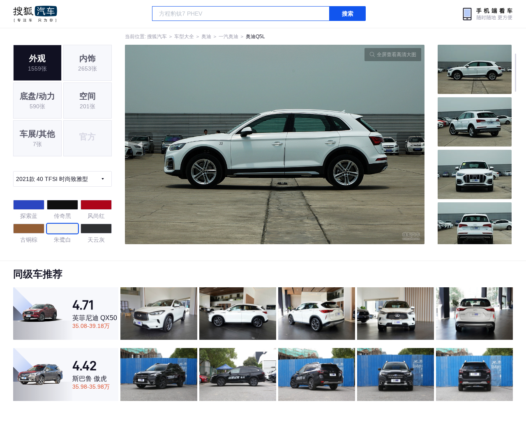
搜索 (347, 13)
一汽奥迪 (228, 36)
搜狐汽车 (35, 14)
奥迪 (206, 36)
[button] (200, 144)
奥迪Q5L (255, 36)
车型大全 (184, 36)
